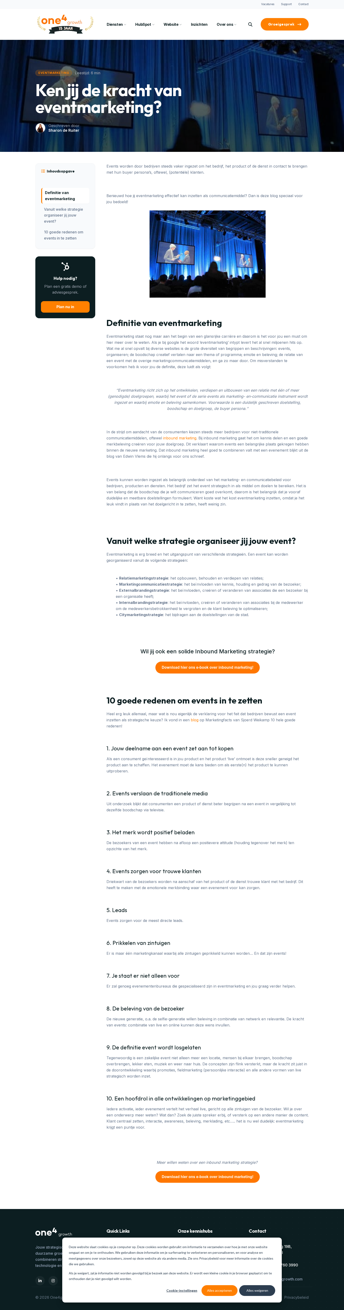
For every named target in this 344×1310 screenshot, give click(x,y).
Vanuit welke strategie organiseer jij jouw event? (63, 215)
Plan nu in (65, 306)
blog (194, 720)
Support (286, 4)
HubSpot (143, 24)
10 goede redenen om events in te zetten (63, 235)
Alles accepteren (219, 1290)
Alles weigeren (257, 1290)
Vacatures (267, 4)
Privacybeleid (209, 1258)
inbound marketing (179, 438)
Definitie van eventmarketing (60, 195)
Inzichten (199, 24)
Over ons (225, 24)
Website (171, 24)
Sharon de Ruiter (63, 130)
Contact (303, 4)
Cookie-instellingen (181, 1290)
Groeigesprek (281, 24)
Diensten (115, 24)
